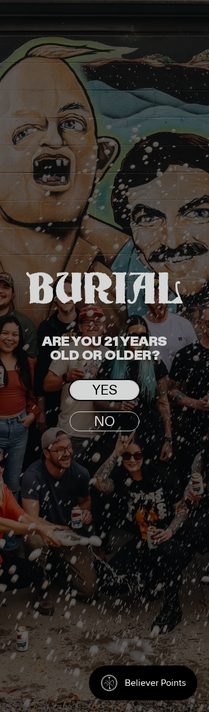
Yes (104, 390)
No (104, 422)
